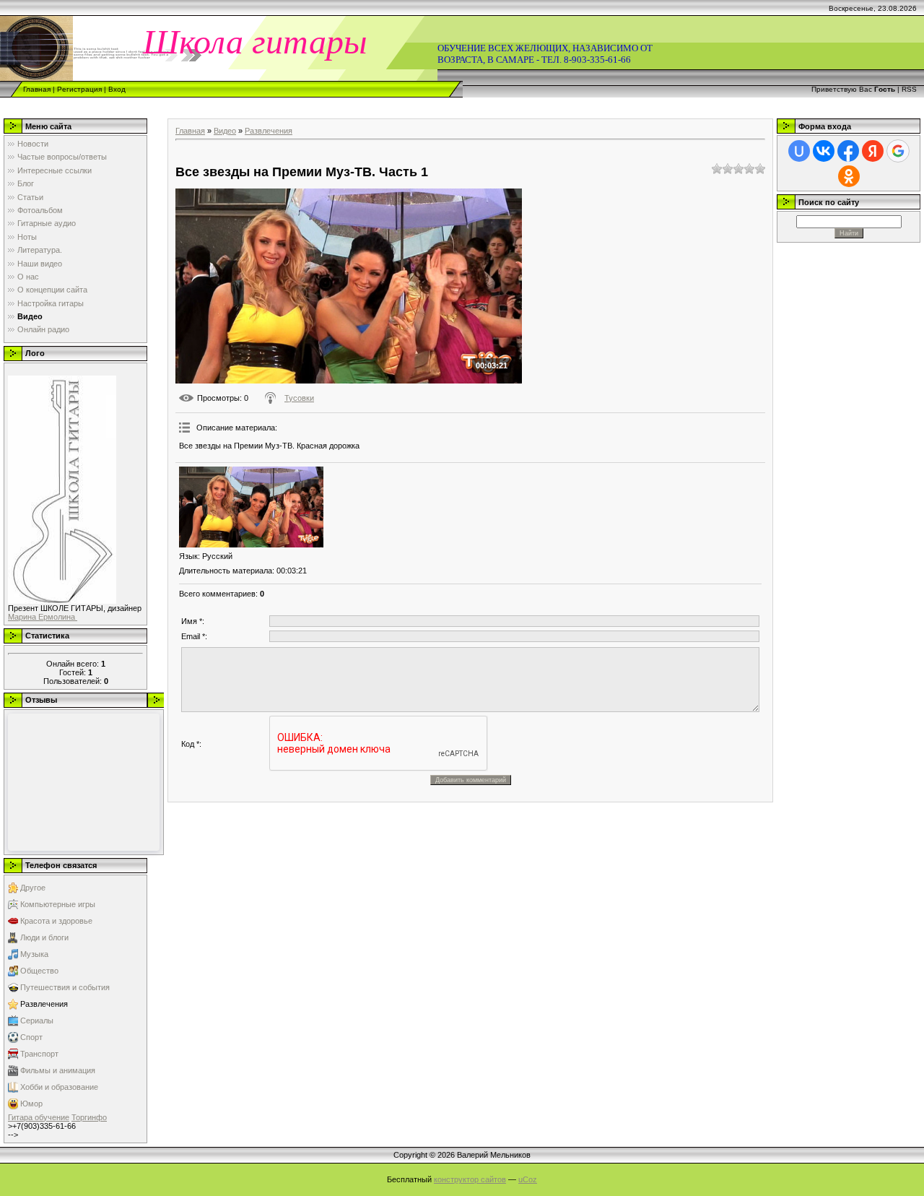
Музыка (34, 954)
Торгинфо (89, 1117)
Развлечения (44, 1004)
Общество (39, 970)
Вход (117, 89)
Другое (32, 887)
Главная (37, 89)
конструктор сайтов (470, 1179)
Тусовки (299, 398)
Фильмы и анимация (57, 1070)
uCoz (527, 1179)
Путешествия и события (65, 987)
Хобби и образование (59, 1087)
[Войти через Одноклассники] (849, 176)
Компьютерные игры (57, 904)
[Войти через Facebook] (848, 151)
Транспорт (39, 1053)
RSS (909, 89)
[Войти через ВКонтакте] (823, 151)
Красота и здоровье (56, 920)
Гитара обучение (38, 1117)
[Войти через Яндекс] (873, 151)
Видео (225, 130)
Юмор (31, 1103)
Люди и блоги (44, 937)
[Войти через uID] (799, 151)
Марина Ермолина (42, 616)
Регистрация (79, 89)
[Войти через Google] (898, 150)
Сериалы (36, 1020)
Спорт (31, 1037)
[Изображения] (251, 507)
